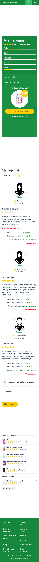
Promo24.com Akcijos (8, 550)
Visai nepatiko (31, 243)
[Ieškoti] (28, 2)
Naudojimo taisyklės (7, 530)
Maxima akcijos (25, 545)
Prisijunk (27, 236)
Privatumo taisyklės (23, 523)
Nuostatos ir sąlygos (24, 530)
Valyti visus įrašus (9, 488)
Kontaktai (6, 522)
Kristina (19, 197)
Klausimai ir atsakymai (12, 82)
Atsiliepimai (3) (9, 77)
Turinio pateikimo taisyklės (9, 537)
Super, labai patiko (30, 240)
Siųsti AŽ (21, 203)
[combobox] (12, 176)
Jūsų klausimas (8, 391)
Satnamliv (19, 332)
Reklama (23, 540)
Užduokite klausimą (19, 116)
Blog (5, 545)
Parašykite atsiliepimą (19, 111)
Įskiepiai (23, 536)
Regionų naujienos (23, 550)
